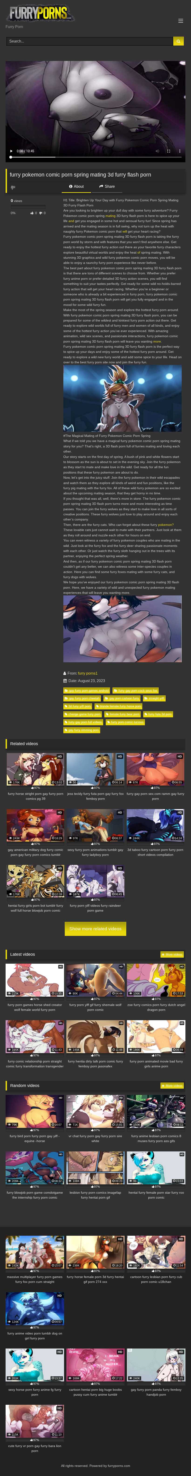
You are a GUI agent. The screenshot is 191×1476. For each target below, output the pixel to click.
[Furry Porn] (95, 14)
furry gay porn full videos (85, 722)
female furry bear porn (124, 714)
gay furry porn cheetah (84, 698)
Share (109, 186)
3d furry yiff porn (79, 706)
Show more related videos (95, 928)
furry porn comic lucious (127, 722)
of (138, 252)
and (71, 221)
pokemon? (166, 525)
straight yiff (156, 698)
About (78, 186)
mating (111, 216)
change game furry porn (84, 714)
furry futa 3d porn (159, 714)
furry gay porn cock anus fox (138, 690)
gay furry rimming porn (83, 730)
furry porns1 (88, 673)
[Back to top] (176, 1462)
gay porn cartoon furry (124, 698)
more (157, 341)
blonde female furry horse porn (120, 706)
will (125, 231)
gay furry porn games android (89, 690)
